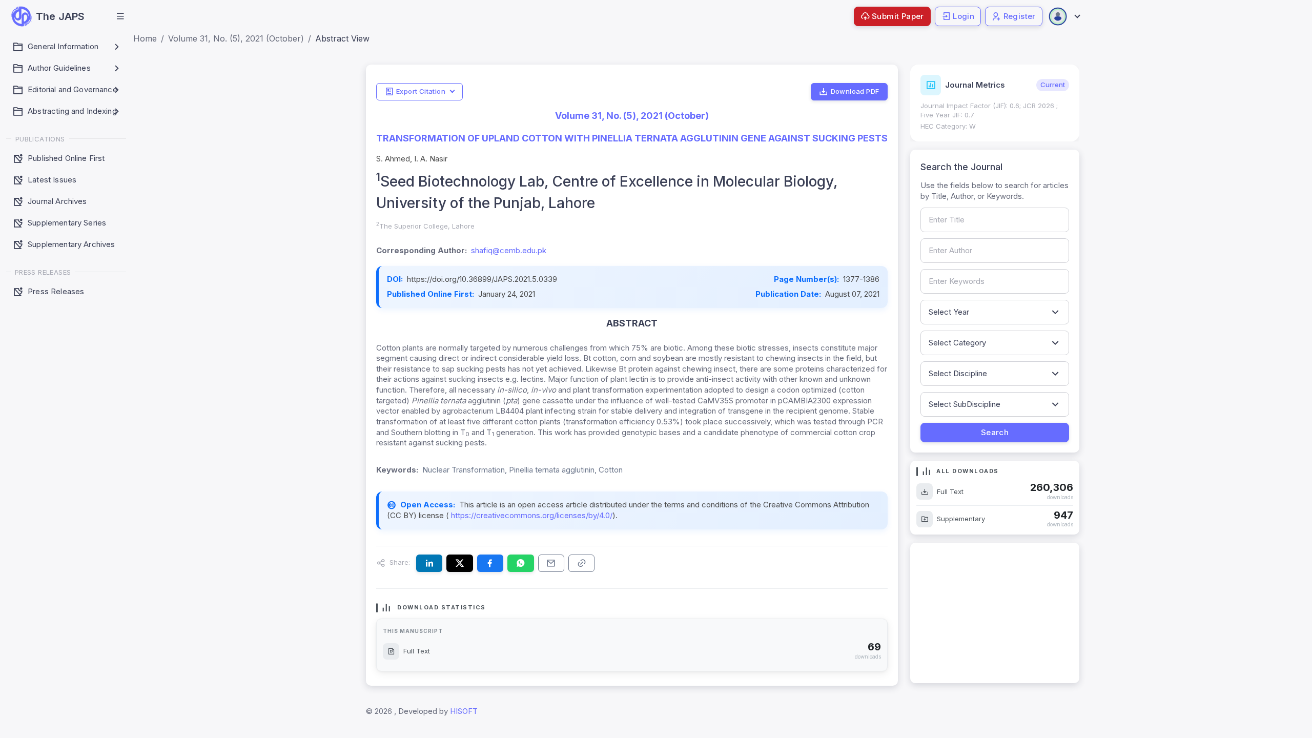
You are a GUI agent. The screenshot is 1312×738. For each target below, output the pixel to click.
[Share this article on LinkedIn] (429, 563)
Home (145, 38)
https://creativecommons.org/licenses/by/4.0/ (530, 515)
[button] (120, 16)
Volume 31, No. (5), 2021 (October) (236, 38)
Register (1019, 16)
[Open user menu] (1064, 16)
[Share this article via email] (551, 563)
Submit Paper (898, 16)
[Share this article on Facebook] (490, 563)
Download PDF (855, 91)
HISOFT (464, 711)
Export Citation (420, 91)
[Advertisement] (994, 613)
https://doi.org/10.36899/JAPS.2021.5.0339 (482, 279)
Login (963, 16)
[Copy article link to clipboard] (581, 563)
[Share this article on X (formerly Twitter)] (459, 563)
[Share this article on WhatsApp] (520, 563)
